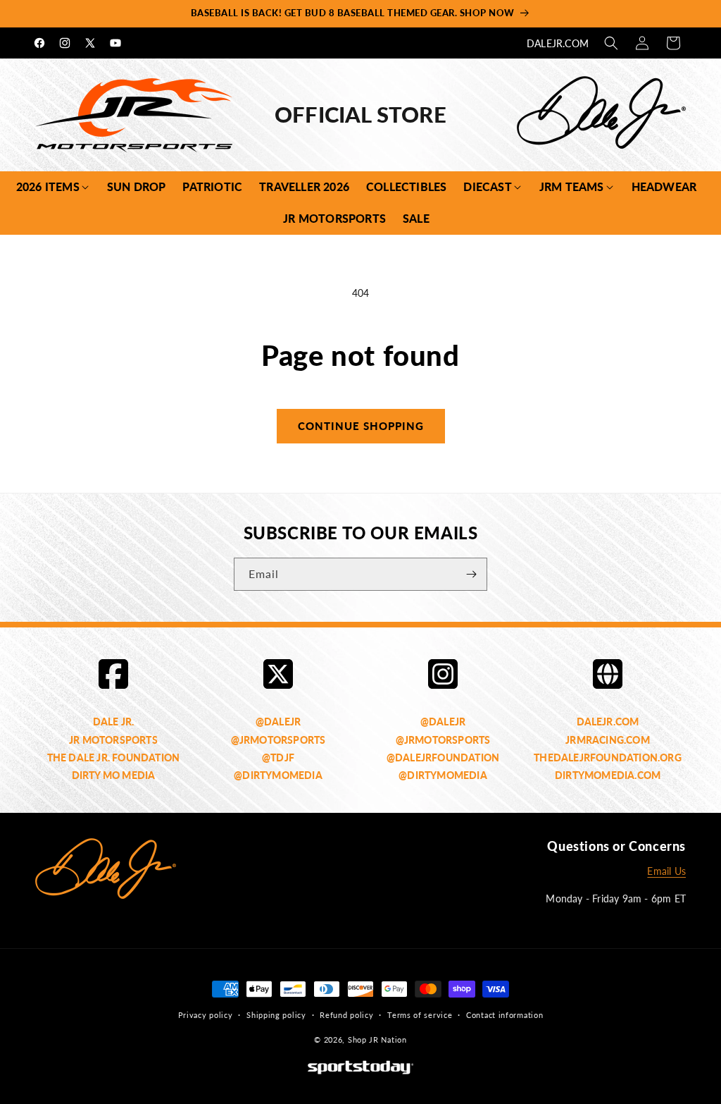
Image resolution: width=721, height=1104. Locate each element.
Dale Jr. (113, 722)
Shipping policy (276, 1014)
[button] (611, 43)
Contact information (504, 1014)
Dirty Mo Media (114, 775)
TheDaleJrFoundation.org (608, 757)
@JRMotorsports (278, 740)
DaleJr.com (558, 43)
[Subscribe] (471, 574)
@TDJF (278, 757)
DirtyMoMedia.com (607, 775)
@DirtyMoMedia (278, 775)
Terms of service (419, 1014)
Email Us (666, 871)
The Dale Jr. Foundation (113, 757)
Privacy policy (205, 1014)
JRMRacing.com (607, 740)
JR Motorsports (113, 740)
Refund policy (346, 1014)
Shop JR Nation (377, 1039)
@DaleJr (278, 722)
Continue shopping (361, 425)
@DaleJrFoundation (443, 757)
